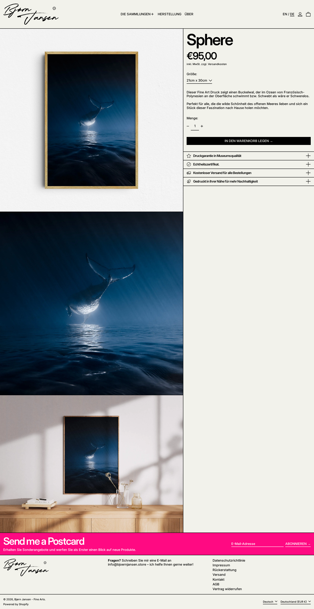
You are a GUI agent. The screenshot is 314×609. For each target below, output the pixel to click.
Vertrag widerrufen (227, 589)
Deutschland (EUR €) (294, 601)
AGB (216, 584)
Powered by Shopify (16, 604)
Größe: (192, 74)
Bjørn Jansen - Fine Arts (29, 599)
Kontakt (218, 579)
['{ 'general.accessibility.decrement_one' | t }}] (188, 126)
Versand (219, 574)
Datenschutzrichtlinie (229, 560)
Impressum (221, 565)
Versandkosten (217, 64)
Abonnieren (296, 544)
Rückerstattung (224, 570)
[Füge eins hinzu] (202, 126)
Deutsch (268, 601)
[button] (308, 14)
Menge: (192, 118)
